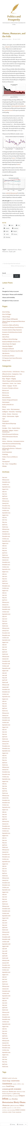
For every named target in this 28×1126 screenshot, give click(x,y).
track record (10, 110)
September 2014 (6, 779)
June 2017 (4, 703)
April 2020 (4, 623)
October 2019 (5, 638)
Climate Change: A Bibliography (10, 319)
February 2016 (5, 741)
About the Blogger (6, 314)
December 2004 (6, 1045)
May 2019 (4, 649)
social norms (5, 1112)
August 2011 (5, 864)
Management (5, 421)
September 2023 (6, 541)
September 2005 (6, 1024)
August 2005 (5, 1026)
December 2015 (6, 746)
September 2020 (6, 614)
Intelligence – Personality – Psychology (11, 412)
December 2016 (6, 718)
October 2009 (5, 913)
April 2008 (4, 956)
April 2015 (4, 762)
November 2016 (6, 720)
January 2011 (5, 880)
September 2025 (6, 487)
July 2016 (4, 729)
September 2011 (6, 861)
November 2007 (6, 967)
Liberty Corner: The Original (9, 344)
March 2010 (5, 904)
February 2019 (5, 656)
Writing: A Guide (6, 360)
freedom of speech (6, 1093)
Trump (13, 1112)
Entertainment (5, 402)
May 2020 (4, 621)
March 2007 (5, 984)
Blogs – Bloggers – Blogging (9, 378)
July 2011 (4, 866)
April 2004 (4, 1064)
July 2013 (4, 812)
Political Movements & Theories (10, 436)
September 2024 (6, 513)
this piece (7, 47)
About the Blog (6, 312)
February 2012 (5, 850)
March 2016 (5, 739)
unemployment (18, 1112)
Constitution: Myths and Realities (10, 325)
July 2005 (4, 1029)
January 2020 (5, 630)
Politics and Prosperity (14, 18)
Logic (3, 419)
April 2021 (4, 600)
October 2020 (5, 612)
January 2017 (5, 715)
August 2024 (5, 515)
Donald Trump (10, 1086)
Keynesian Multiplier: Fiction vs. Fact (11, 341)
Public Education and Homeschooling (11, 443)
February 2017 (5, 713)
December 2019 (6, 633)
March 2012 (5, 847)
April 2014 (4, 791)
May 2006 (4, 1005)
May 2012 (4, 842)
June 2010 (4, 897)
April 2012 (4, 845)
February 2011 (5, 878)
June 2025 (4, 494)
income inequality (15, 1095)
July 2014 (4, 784)
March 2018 (5, 682)
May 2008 (4, 953)
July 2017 (4, 701)
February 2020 (5, 628)
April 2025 (4, 496)
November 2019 (6, 635)
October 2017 (5, 694)
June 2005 (4, 1031)
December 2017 (6, 689)
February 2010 (5, 906)
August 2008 (5, 946)
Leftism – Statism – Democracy (10, 414)
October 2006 (5, 993)
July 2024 (4, 517)
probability (4, 1107)
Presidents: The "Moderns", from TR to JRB (12, 351)
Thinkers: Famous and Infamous (10, 457)
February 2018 (5, 685)
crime (23, 1084)
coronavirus (15, 1084)
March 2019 (5, 654)
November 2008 (6, 939)
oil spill (10, 251)
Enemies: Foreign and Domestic (10, 400)
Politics (4, 439)
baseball (9, 1078)
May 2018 (4, 678)
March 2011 (5, 876)
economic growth (7, 1089)
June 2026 (4, 477)
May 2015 (4, 760)
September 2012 (6, 833)
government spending (7, 1095)
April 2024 (4, 524)
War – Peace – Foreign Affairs (9, 464)
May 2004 (4, 1062)
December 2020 (6, 607)
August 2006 (5, 998)
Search (4, 273)
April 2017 (4, 708)
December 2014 (6, 772)
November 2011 (6, 857)
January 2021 (5, 604)
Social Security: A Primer (8, 356)
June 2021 (4, 595)
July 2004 (4, 1057)
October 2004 (5, 1050)
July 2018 (4, 673)
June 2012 (4, 840)
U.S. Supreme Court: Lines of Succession (12, 358)
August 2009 (5, 918)
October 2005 (5, 1022)
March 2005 (5, 1038)
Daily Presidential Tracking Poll (18, 106)
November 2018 (6, 663)
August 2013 (5, 809)
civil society (14, 1078)
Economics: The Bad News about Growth (12, 332)
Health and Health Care (8, 404)
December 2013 (6, 800)
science (17, 1110)
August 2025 (5, 489)
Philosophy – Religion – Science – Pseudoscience (10, 431)
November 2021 (6, 586)
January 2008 (5, 963)
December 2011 (6, 854)
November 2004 (6, 1047)
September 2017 (6, 696)
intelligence (22, 1096)
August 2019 (5, 642)
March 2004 (5, 1066)
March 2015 (5, 765)
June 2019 (4, 647)
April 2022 (4, 581)
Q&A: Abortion (5, 353)
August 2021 (5, 590)
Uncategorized (5, 461)
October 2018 (5, 666)
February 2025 (5, 501)
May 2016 (4, 734)
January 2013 (5, 824)
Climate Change (6, 317)
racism (15, 1107)
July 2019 (4, 645)
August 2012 (5, 835)
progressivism (9, 1107)
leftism (5, 1098)
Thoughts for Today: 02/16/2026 (10, 300)
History (4, 407)
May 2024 (4, 522)
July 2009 (4, 920)
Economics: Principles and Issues (10, 388)
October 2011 (5, 859)
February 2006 (5, 1012)
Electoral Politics (7, 39)
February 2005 (5, 1040)
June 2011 (4, 868)
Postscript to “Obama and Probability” (12, 294)
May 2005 (4, 1033)
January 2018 (5, 687)
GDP (12, 1093)
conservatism (15, 1081)
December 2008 (6, 937)
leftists (10, 1099)
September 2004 (6, 1052)
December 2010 (6, 883)
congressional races (12, 249)
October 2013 (5, 805)
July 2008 (4, 948)
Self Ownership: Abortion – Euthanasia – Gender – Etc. (12, 449)
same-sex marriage (11, 1110)
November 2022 (6, 564)
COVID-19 (19, 1084)
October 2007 (5, 970)
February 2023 (5, 557)
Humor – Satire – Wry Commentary (10, 409)
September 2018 (6, 668)
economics (17, 1089)
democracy (4, 1086)
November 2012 (6, 828)
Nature (4, 426)
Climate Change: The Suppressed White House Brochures (13, 322)
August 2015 (5, 753)
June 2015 (4, 758)
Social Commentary (7, 452)
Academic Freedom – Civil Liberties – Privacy (13, 371)
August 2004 (5, 1055)
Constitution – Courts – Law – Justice (11, 383)
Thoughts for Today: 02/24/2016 (10, 291)
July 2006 (4, 1000)
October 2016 (5, 722)
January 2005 (5, 1043)
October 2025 (5, 484)
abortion (4, 1078)
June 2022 (4, 576)
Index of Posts (5, 337)
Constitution (7, 1083)
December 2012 (6, 826)
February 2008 (5, 960)
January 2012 (5, 852)
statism (9, 1112)
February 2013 (5, 821)
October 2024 (5, 510)
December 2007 (6, 965)
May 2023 (4, 550)
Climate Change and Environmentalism (11, 381)
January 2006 (5, 1015)
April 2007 (4, 982)
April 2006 (4, 1007)
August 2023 (5, 543)
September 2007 (6, 972)
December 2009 (6, 908)
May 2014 (4, 788)
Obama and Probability (8, 297)
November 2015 (6, 748)
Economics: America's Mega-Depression (12, 330)
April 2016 (4, 736)
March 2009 (5, 930)
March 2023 (5, 555)
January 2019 (5, 659)
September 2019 (6, 640)
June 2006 (4, 1003)
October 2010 (5, 887)
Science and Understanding (8, 446)
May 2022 (4, 579)
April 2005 (4, 1036)
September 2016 (6, 725)
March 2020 (5, 626)
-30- (3, 288)
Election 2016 (5, 390)
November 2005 (6, 1019)
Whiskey (4, 466)
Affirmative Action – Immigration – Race (12, 374)
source (13, 158)
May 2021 (4, 597)
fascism (23, 1091)
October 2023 (5, 539)
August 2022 (5, 571)
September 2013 (6, 807)
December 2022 (6, 562)
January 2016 (5, 744)
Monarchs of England (7, 346)
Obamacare (5, 251)
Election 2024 (5, 395)
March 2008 (5, 958)
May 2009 (4, 925)
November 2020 (6, 609)
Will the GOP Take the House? (18, 266)
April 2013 (4, 819)
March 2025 (5, 498)
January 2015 (5, 769)
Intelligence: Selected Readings (9, 339)
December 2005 (6, 1017)
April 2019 (4, 652)
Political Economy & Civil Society (10, 434)
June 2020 (4, 619)
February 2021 (5, 602)
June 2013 (4, 814)
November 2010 (6, 885)
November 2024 (6, 508)
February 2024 (5, 529)
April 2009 (4, 927)
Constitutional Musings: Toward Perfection (12, 327)
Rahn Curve (19, 1107)
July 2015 (4, 755)
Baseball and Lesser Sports (8, 376)
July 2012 (4, 838)
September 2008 (6, 944)
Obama (19, 249)
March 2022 (5, 583)
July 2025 (4, 491)
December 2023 (6, 534)
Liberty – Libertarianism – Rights (10, 416)
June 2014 (4, 786)
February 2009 (5, 932)
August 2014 (5, 781)
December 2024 (6, 506)
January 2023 (5, 560)
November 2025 (6, 482)
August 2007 (5, 974)
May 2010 (4, 899)
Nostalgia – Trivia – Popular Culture (11, 428)
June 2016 (4, 732)
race (13, 1107)
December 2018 (6, 661)
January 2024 (5, 531)
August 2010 (5, 892)
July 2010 (4, 894)
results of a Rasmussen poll (12, 193)
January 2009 (5, 934)
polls (14, 251)
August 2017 (5, 699)
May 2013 (4, 817)
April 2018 (4, 680)
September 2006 (6, 996)
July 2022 (4, 574)
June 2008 (4, 951)
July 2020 (4, 616)
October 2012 (5, 831)
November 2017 (6, 692)
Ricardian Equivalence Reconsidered (11, 264)
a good (5, 110)
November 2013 (6, 802)
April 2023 (4, 553)
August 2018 (5, 670)
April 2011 (4, 873)
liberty (16, 1102)
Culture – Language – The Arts (9, 386)
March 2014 (5, 793)
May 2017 (4, 706)
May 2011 (4, 871)
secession (22, 1110)
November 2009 (6, 911)
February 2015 (5, 767)
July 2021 (4, 593)
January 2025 (5, 503)
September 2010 (6, 890)
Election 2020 (5, 334)
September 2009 (6, 916)
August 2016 (5, 727)
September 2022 (6, 569)
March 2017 (5, 711)
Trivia (3, 459)
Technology (5, 454)
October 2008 (5, 941)
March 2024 (5, 527)
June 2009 (4, 923)
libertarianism (7, 1102)
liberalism (15, 1099)
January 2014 (5, 798)
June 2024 (4, 520)
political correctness (14, 1105)
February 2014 (5, 795)
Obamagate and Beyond (8, 348)
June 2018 (4, 675)
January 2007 (5, 989)
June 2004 (4, 1059)
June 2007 (4, 979)
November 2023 (6, 536)
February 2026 (5, 480)
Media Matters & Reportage (9, 423)
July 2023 (4, 546)
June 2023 (4, 548)
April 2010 (4, 901)
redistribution (4, 1110)
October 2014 (5, 777)
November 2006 (6, 991)
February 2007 (5, 986)
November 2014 (6, 774)
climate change (6, 1081)
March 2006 (5, 1010)
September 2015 (6, 751)
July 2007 (4, 977)
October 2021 (5, 588)
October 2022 (5, 567)
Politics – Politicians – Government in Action (13, 441)
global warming (16, 1093)
